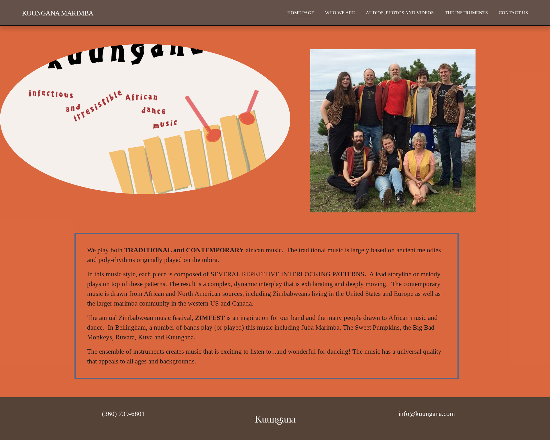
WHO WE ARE (340, 12)
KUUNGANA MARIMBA (57, 13)
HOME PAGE (300, 12)
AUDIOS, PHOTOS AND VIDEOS (400, 12)
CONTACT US (513, 12)
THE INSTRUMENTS (466, 12)
